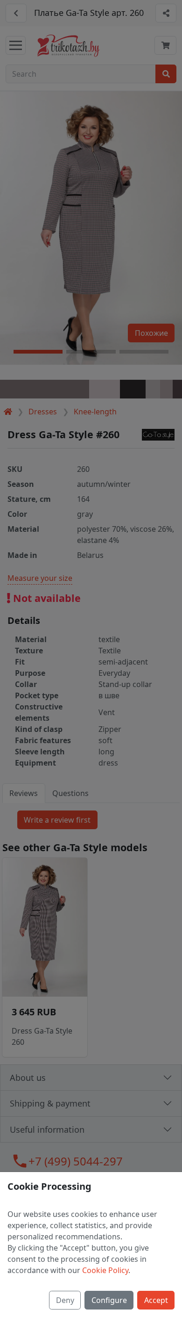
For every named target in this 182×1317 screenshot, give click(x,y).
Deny (65, 1300)
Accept (156, 1300)
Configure (109, 1300)
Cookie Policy (105, 1270)
